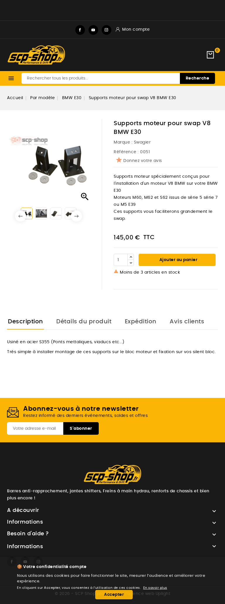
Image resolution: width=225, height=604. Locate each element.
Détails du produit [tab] (83, 322)
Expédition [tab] (140, 322)
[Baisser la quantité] (130, 263)
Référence (125, 152)
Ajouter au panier (177, 260)
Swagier (142, 142)
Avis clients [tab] (187, 322)
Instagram (106, 30)
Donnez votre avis (142, 161)
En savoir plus (155, 587)
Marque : (124, 142)
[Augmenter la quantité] (130, 257)
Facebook (80, 30)
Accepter (114, 595)
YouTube (93, 30)
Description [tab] (25, 322)
